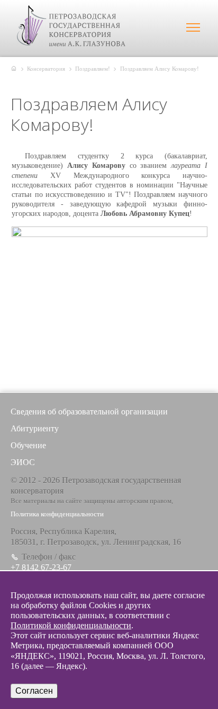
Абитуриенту (35, 428)
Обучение (28, 445)
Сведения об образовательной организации (89, 411)
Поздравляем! (92, 68)
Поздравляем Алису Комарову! (159, 68)
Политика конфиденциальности (57, 514)
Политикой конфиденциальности (71, 625)
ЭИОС (23, 462)
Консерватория (46, 68)
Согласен (34, 690)
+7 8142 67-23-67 (41, 567)
